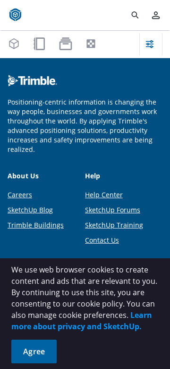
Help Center (104, 194)
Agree (34, 351)
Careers (20, 194)
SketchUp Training (114, 224)
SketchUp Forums (112, 209)
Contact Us (102, 240)
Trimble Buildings (36, 224)
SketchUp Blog (30, 209)
